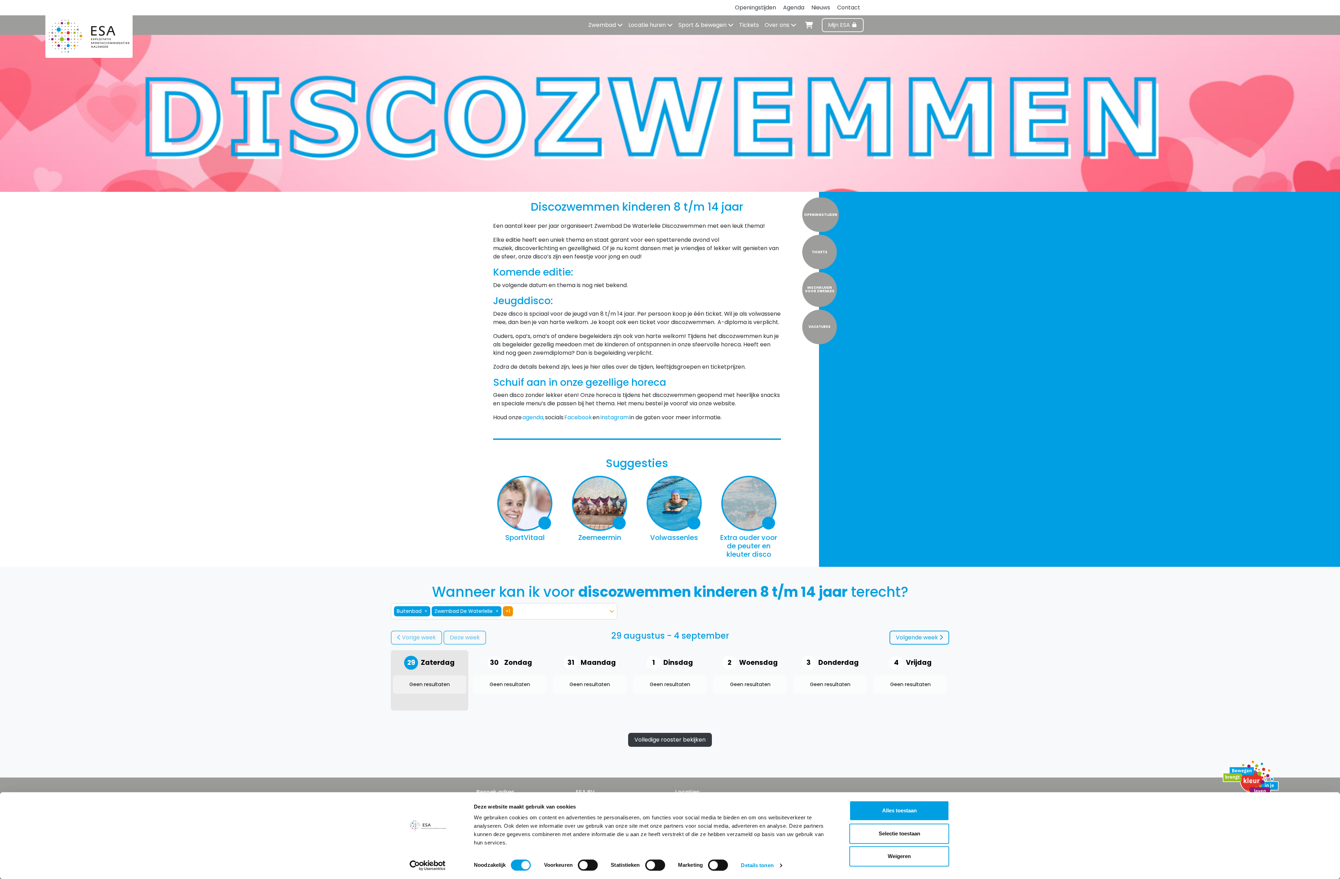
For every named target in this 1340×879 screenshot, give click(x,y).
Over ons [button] (778, 25)
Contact (848, 7)
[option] (500, 611)
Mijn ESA (839, 25)
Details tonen (757, 865)
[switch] (588, 865)
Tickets (749, 25)
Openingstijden (755, 7)
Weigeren (899, 856)
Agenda (793, 7)
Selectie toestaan (899, 833)
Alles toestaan (899, 810)
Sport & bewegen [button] (703, 25)
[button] (611, 611)
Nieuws (820, 7)
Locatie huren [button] (647, 25)
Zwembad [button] (602, 25)
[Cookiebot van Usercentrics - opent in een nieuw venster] (427, 865)
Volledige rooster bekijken (670, 740)
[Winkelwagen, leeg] (809, 24)
